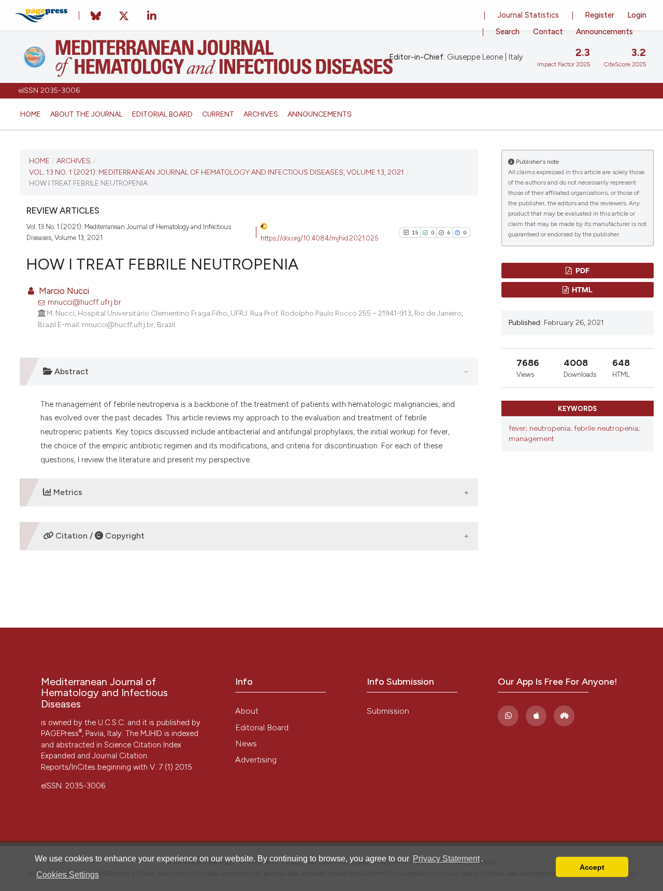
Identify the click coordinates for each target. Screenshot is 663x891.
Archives (260, 114)
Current (218, 114)
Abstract (70, 371)
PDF (581, 270)
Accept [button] (592, 867)
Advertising (256, 760)
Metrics (66, 492)
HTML (581, 289)
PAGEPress (61, 733)
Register (599, 15)
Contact (548, 31)
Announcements (319, 114)
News (246, 743)
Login (636, 15)
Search (508, 31)
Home (30, 114)
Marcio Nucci (63, 291)
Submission (388, 711)
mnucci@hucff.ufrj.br (84, 302)
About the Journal (86, 114)
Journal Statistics (528, 15)
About (246, 711)
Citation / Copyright (99, 536)
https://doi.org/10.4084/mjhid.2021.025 (320, 238)
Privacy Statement (446, 858)
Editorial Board (162, 114)
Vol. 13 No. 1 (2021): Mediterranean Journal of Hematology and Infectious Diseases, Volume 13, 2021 (216, 172)
